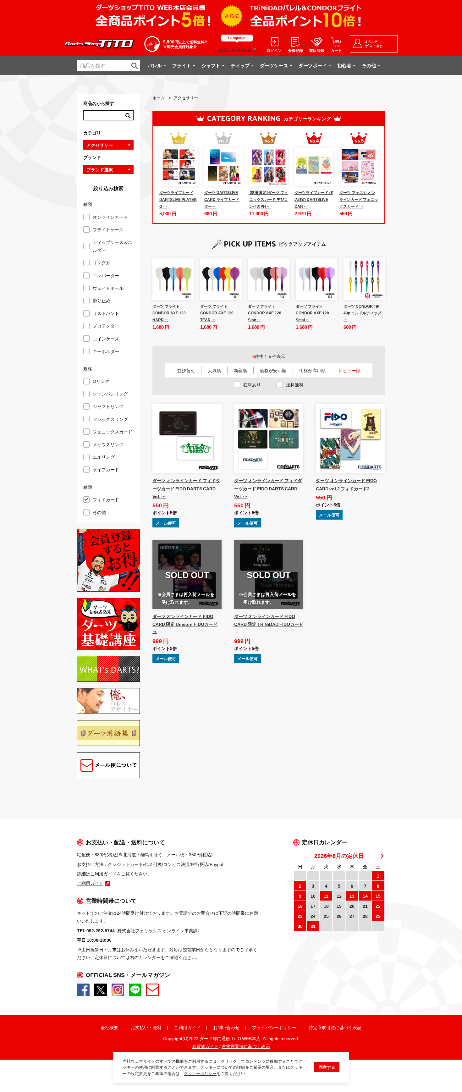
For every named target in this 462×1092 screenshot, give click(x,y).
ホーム (158, 98)
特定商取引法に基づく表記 (335, 1027)
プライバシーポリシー (274, 1027)
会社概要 (109, 1027)
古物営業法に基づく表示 (246, 1046)
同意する (327, 1067)
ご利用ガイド (187, 1027)
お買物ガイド (205, 1046)
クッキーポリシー (200, 1073)
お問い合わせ (226, 1027)
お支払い (139, 1027)
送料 (157, 1027)
